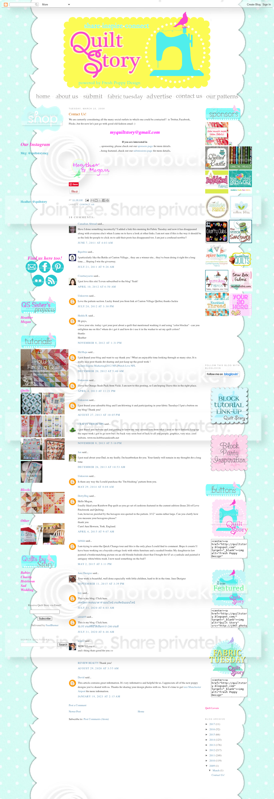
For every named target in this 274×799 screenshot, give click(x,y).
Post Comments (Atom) (96, 719)
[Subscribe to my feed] (51, 286)
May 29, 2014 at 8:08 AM (96, 487)
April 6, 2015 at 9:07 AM (96, 531)
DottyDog (83, 496)
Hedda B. (83, 315)
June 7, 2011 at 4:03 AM (95, 242)
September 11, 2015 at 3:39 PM (101, 583)
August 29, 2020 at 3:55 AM (98, 668)
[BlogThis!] (96, 200)
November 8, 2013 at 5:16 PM (100, 443)
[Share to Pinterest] (108, 200)
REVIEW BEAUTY (88, 663)
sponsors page (145, 146)
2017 (212, 724)
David (81, 677)
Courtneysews (85, 276)
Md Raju (82, 352)
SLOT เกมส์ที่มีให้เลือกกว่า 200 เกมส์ (98, 626)
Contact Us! (77, 114)
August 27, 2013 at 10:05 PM (99, 415)
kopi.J (81, 641)
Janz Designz (85, 573)
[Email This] (92, 200)
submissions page (142, 150)
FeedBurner (52, 625)
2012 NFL (111, 365)
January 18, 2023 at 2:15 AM (99, 696)
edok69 (82, 617)
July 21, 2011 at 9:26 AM (96, 267)
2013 (212, 745)
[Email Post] (86, 200)
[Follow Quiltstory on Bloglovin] (222, 376)
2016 (212, 729)
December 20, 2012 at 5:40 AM (101, 371)
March (216, 770)
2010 (212, 760)
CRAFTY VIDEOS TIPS (91, 424)
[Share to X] (100, 200)
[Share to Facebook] (104, 200)
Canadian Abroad (87, 223)
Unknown (83, 295)
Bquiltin (82, 251)
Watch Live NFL (127, 365)
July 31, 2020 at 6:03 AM (96, 607)
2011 (212, 755)
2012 (212, 750)
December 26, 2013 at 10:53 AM (102, 467)
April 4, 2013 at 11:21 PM (97, 391)
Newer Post (75, 711)
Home (141, 711)
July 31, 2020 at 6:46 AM (96, 632)
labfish (81, 540)
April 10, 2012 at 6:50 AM (97, 286)
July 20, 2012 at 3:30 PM (96, 306)
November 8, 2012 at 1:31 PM (100, 343)
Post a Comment (77, 705)
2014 (212, 739)
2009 (212, 766)
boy (80, 593)
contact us (87, 204)
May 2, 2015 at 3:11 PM (95, 564)
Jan (79, 452)
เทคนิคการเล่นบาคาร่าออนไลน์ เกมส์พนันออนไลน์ (106, 602)
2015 (212, 734)
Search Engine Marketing (92, 365)
